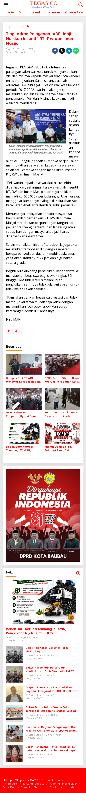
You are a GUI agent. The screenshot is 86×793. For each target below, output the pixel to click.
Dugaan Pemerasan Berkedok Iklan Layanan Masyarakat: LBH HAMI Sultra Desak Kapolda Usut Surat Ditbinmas (51, 689)
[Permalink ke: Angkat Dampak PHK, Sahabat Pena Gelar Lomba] (62, 433)
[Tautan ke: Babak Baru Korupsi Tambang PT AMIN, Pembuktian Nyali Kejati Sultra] (43, 602)
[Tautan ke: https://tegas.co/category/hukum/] (78, 573)
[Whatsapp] (76, 51)
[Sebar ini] (55, 51)
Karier (71, 787)
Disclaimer (56, 787)
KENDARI (14, 331)
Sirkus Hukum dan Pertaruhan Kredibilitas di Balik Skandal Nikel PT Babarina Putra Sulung (50, 669)
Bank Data (9, 787)
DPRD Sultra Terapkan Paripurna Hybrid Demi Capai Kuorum (21, 414)
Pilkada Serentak (24, 52)
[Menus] (6, 4)
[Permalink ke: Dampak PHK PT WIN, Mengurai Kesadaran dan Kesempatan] (24, 364)
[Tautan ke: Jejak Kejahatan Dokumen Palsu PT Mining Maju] (14, 654)
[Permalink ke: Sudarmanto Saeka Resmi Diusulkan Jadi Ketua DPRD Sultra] (62, 398)
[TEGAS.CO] (44, 4)
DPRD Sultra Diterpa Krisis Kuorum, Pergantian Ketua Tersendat (62, 379)
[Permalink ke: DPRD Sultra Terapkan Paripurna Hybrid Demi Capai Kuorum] (24, 398)
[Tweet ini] (62, 51)
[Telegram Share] (69, 51)
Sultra (37, 52)
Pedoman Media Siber (63, 783)
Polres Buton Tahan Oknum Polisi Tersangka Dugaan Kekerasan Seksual (51, 709)
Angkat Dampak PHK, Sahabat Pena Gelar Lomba (59, 448)
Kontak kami (52, 780)
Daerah (10, 52)
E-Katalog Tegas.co (33, 787)
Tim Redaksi (10, 783)
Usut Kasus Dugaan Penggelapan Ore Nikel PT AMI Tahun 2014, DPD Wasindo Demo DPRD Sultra (51, 728)
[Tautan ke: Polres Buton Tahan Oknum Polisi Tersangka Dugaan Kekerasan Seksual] (14, 713)
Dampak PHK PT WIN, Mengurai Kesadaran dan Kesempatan (23, 379)
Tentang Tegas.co (34, 783)
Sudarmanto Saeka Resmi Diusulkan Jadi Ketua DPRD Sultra (62, 414)
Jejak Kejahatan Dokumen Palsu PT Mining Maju (49, 649)
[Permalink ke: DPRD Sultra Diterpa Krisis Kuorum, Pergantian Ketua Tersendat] (62, 364)
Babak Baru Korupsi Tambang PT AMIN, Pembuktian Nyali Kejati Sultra (22, 448)
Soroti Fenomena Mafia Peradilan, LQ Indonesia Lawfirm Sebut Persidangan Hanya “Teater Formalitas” (51, 748)
